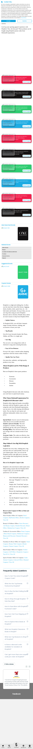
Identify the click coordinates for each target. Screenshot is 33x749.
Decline (25, 21)
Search (9, 747)
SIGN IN (29, 747)
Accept (8, 21)
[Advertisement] (16, 55)
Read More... (24, 17)
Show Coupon (26, 82)
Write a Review (9, 664)
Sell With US (23, 747)
